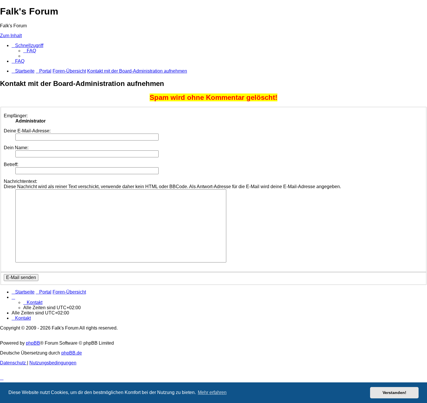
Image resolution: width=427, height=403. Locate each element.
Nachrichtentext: (20, 181)
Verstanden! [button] (394, 392)
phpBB (33, 343)
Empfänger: (16, 115)
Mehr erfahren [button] (212, 392)
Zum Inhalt (11, 35)
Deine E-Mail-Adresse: (27, 130)
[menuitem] (29, 50)
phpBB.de (71, 352)
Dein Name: (16, 147)
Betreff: (11, 164)
